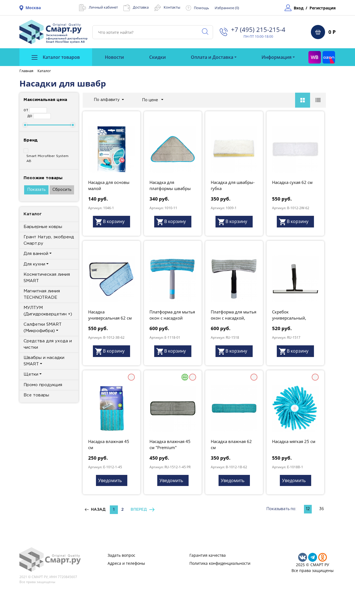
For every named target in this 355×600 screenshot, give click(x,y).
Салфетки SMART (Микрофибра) (43, 328)
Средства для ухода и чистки (48, 344)
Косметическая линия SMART (47, 278)
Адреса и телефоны (126, 563)
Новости (114, 57)
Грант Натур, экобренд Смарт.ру (49, 240)
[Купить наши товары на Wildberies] (314, 57)
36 (321, 509)
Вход (298, 8)
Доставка (141, 7)
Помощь (201, 7)
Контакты (172, 7)
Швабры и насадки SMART (44, 361)
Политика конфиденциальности (219, 563)
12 (308, 509)
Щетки (31, 374)
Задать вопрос (121, 555)
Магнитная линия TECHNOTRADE (42, 294)
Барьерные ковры (43, 227)
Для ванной (36, 253)
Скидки (157, 57)
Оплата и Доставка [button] (212, 57)
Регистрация (323, 8)
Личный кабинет (103, 7)
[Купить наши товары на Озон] (329, 57)
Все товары (36, 395)
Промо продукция (43, 385)
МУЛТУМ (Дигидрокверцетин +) (48, 311)
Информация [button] (276, 57)
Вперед (140, 509)
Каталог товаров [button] (61, 57)
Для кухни (34, 264)
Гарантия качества (207, 555)
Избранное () (227, 7)
